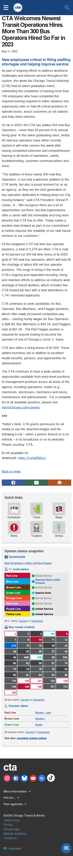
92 (40, 674)
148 (39, 686)
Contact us (10, 838)
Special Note (43, 592)
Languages (14, 848)
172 (65, 686)
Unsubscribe (11, 829)
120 (27, 680)
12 (66, 639)
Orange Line (14, 598)
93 (53, 674)
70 (66, 663)
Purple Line (13, 608)
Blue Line (12, 581)
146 (27, 686)
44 (66, 651)
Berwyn (39, 712)
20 (53, 645)
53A (65, 657)
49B (26, 657)
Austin (38, 724)
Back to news (11, 471)
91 (27, 674)
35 (27, 651)
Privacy (8, 824)
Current (23, 620)
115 (14, 680)
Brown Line (13, 587)
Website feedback (15, 833)
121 (39, 680)
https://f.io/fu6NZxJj (32, 458)
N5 (53, 633)
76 (40, 669)
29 (14, 651)
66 (40, 663)
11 (53, 639)
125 (65, 680)
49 (14, 657)
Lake (48, 712)
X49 (39, 657)
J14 (14, 645)
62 (27, 663)
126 (14, 686)
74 (27, 669)
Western (40, 718)
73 (14, 669)
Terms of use (12, 820)
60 (14, 663)
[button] (8, 7)
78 (53, 669)
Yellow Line (13, 614)
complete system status (31, 738)
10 (40, 639)
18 (40, 645)
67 (53, 663)
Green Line (13, 592)
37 (53, 651)
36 (40, 651)
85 (14, 674)
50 (53, 657)
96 (66, 674)
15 (27, 645)
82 (66, 669)
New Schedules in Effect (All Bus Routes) (28, 563)
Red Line (12, 575)
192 (14, 692)
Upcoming (37, 620)
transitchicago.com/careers (21, 407)
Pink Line (12, 603)
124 (52, 680)
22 (66, 645)
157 (52, 686)
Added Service (44, 608)
